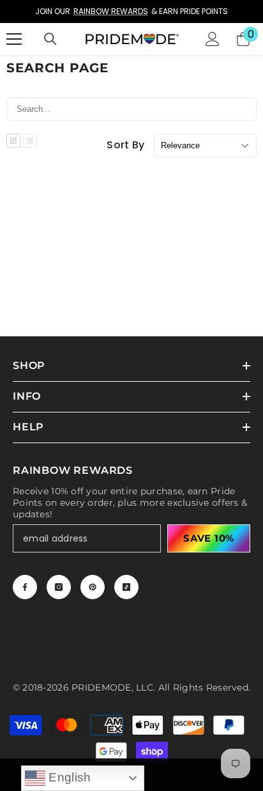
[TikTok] (126, 587)
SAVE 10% (208, 538)
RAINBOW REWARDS (110, 11)
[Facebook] (25, 587)
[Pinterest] (92, 587)
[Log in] (213, 39)
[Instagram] (59, 587)
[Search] (50, 39)
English (68, 777)
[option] (131, 11)
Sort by (125, 145)
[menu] (14, 39)
